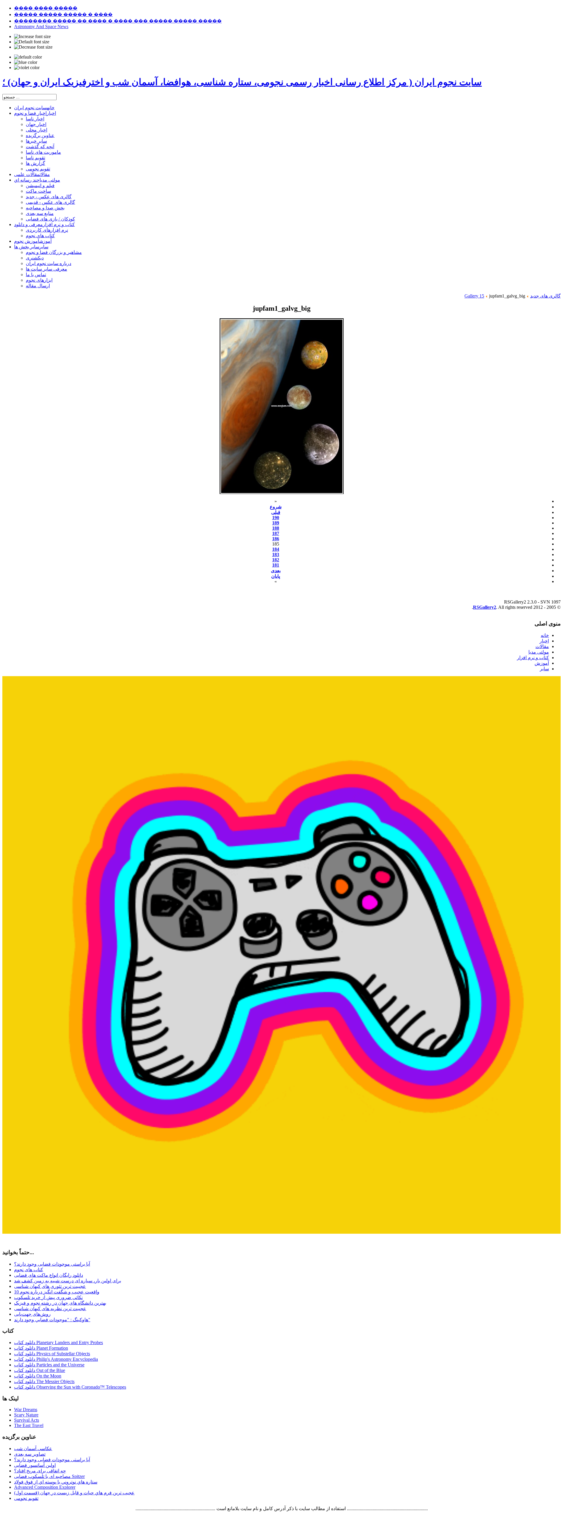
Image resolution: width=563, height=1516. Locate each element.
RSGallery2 (484, 607)
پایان (275, 576)
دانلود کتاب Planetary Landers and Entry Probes (58, 1342)
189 (275, 522)
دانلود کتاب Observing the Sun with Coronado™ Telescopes (70, 1387)
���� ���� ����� (45, 8)
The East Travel (28, 1425)
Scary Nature (26, 1414)
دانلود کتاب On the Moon (37, 1375)
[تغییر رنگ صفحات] (28, 57)
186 (275, 538)
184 (275, 549)
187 (275, 533)
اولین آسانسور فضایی (35, 1465)
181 (275, 565)
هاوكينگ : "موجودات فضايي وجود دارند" (52, 1319)
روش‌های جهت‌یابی (32, 1314)
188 (275, 528)
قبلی (275, 512)
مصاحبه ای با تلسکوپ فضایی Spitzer (49, 1476)
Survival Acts (26, 1420)
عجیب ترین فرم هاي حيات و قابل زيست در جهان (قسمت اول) (74, 1492)
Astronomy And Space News (41, 26)
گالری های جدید (545, 295)
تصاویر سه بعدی (29, 1454)
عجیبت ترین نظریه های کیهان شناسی (50, 1308)
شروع (276, 506)
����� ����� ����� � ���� (63, 14)
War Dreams (25, 1409)
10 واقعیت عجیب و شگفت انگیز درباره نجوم (56, 1291)
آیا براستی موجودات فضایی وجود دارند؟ (52, 1264)
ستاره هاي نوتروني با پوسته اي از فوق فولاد (55, 1481)
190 (275, 517)
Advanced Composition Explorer (44, 1487)
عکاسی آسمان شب (33, 1448)
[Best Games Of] (281, 1232)
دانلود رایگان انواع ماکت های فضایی (48, 1275)
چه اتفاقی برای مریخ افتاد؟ (40, 1470)
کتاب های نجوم (28, 1269)
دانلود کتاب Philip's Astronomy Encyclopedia (56, 1359)
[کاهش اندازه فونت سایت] (33, 47)
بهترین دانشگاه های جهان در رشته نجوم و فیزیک (60, 1302)
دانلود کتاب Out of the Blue (39, 1370)
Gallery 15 (474, 295)
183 (275, 554)
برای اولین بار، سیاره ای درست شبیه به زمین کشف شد (67, 1280)
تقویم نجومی (26, 1498)
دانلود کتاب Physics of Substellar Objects (52, 1353)
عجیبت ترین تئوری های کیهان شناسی (50, 1286)
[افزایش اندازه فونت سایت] (32, 36)
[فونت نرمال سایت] (31, 42)
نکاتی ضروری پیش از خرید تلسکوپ (48, 1297)
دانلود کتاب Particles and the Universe (49, 1364)
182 (275, 559)
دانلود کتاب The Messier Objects (44, 1381)
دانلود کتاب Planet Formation (41, 1348)
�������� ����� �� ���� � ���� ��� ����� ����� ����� (118, 20)
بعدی (276, 570)
